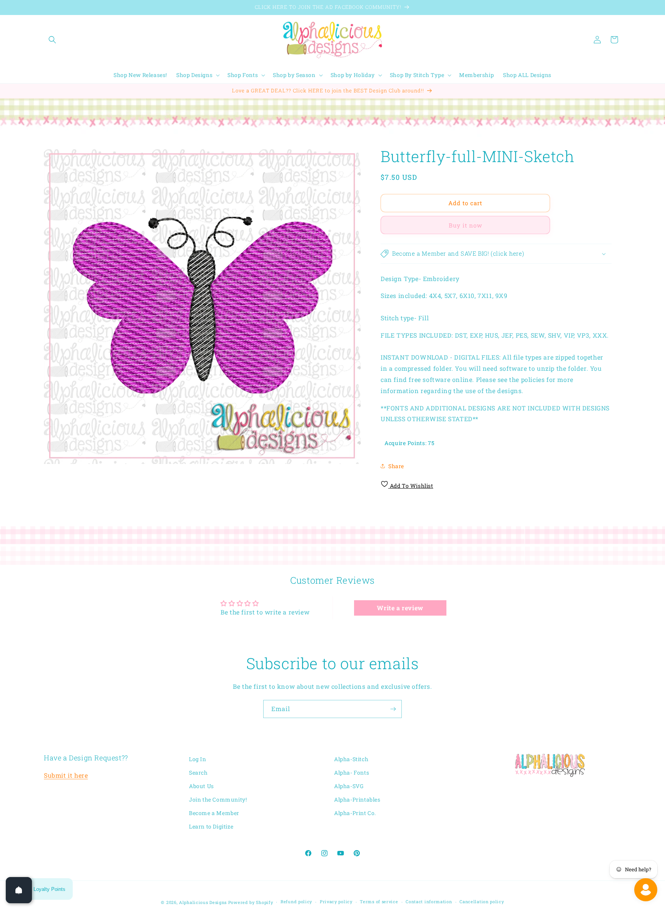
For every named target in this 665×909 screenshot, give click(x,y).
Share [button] (396, 466)
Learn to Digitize (211, 826)
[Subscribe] (392, 709)
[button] (52, 39)
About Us (201, 786)
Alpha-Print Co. (355, 813)
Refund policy (296, 902)
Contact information (429, 902)
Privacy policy (336, 902)
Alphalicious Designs (203, 902)
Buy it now (465, 225)
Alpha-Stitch (351, 759)
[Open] (19, 890)
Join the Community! (218, 799)
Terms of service (379, 902)
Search (198, 772)
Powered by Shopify (250, 902)
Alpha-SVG (348, 786)
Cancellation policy (481, 902)
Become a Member (214, 813)
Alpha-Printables (357, 799)
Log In (197, 759)
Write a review (400, 608)
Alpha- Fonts (351, 772)
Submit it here (66, 775)
